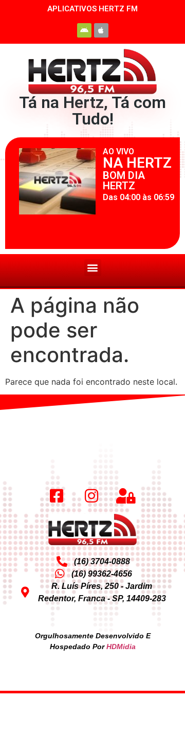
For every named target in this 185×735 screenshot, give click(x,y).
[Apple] (101, 30)
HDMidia (121, 646)
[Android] (84, 30)
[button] (92, 267)
